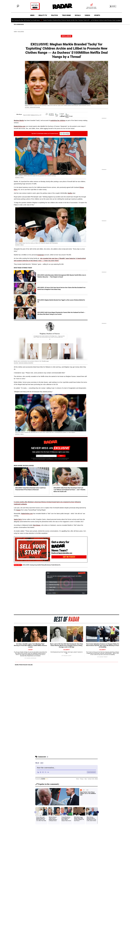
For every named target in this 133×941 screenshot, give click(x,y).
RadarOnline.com (19, 126)
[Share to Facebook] (51, 114)
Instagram (40, 255)
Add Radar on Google (67, 116)
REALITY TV (43, 15)
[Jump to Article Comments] (47, 114)
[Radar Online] (62, 6)
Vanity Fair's (18, 519)
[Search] (18, 7)
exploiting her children (57, 120)
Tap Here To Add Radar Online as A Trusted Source (44, 133)
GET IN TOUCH (69, 557)
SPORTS (97, 15)
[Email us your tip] (35, 9)
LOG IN (113, 6)
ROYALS (78, 15)
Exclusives (21, 31)
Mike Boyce (19, 114)
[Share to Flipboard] (62, 114)
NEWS (32, 15)
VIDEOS (87, 15)
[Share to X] (56, 114)
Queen (18, 510)
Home (15, 31)
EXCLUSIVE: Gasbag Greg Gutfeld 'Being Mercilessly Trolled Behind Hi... (42, 565)
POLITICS (54, 15)
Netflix (70, 193)
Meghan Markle (19, 120)
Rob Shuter (36, 525)
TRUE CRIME (66, 15)
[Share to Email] (67, 114)
